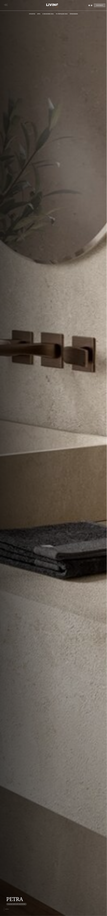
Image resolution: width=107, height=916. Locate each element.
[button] (99, 5)
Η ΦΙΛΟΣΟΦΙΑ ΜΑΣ (48, 13)
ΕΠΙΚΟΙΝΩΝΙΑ (74, 13)
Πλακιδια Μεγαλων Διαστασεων (16, 904)
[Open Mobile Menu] (6, 4)
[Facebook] (89, 5)
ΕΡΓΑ (38, 13)
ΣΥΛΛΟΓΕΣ (32, 13)
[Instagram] (91, 5)
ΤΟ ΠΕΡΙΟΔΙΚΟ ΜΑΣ (62, 13)
